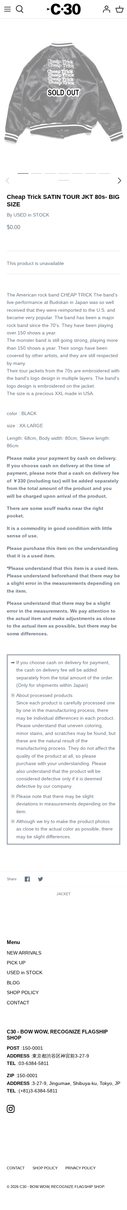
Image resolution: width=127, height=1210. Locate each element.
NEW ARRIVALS (24, 953)
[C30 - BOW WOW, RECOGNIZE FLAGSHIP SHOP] (64, 9)
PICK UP (16, 962)
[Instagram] (11, 1109)
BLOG (13, 982)
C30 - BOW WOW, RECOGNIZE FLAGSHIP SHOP (62, 1187)
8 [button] (63, 179)
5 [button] (77, 173)
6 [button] (91, 173)
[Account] (104, 9)
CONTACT (18, 1002)
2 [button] (36, 173)
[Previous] (7, 180)
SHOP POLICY (23, 992)
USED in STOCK (31, 215)
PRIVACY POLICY (80, 1168)
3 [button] (50, 173)
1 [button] (23, 173)
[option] (63, 93)
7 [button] (104, 173)
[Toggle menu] (7, 9)
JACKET (64, 894)
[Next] (119, 180)
